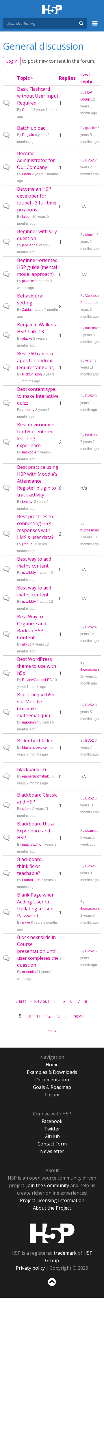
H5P (52, 1233)
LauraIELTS (31, 880)
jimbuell (28, 544)
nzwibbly (29, 573)
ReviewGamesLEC (37, 680)
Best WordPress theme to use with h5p (36, 666)
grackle (91, 128)
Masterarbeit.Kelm (36, 747)
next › (79, 1016)
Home (52, 1064)
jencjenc (28, 245)
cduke (26, 809)
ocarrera (92, 831)
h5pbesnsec (90, 530)
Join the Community (47, 1185)
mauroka (29, 972)
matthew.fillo (31, 845)
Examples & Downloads (52, 1072)
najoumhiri (30, 722)
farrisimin (92, 328)
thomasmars (90, 669)
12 (48, 1016)
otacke (90, 235)
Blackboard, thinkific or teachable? (30, 866)
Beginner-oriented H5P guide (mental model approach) (37, 267)
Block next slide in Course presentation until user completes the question (38, 951)
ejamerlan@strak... (36, 776)
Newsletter (52, 1151)
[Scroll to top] (52, 1286)
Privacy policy (30, 1268)
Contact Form (52, 1144)
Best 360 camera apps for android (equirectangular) (36, 360)
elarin (26, 174)
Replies (67, 78)
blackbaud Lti (31, 769)
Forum (52, 1094)
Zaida (26, 310)
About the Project (52, 1208)
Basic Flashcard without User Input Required (37, 96)
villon (89, 360)
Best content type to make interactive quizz (38, 396)
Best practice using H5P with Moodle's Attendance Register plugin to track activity (37, 481)
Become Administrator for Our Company (36, 160)
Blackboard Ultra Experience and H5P (35, 831)
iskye (26, 922)
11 (38, 1016)
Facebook (52, 1121)
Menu (95, 26)
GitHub (52, 1136)
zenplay (28, 410)
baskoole (29, 452)
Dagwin (28, 135)
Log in (12, 61)
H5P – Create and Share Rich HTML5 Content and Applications (52, 10)
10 (29, 1016)
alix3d (26, 644)
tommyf (27, 502)
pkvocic (28, 281)
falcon (26, 217)
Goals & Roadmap (52, 1087)
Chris (26, 110)
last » (51, 1030)
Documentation (52, 1079)
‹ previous (40, 1001)
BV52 (89, 160)
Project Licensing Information (52, 1200)
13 (58, 1016)
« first (21, 1001)
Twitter (52, 1129)
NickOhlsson (32, 374)
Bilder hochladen (35, 740)
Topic (23, 78)
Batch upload (31, 128)
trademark (65, 1253)
